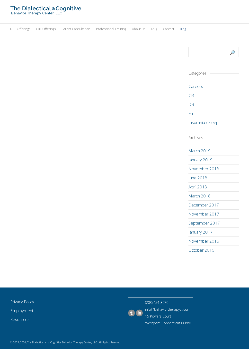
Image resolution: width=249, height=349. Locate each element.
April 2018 (197, 187)
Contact (168, 29)
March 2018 (199, 196)
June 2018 (197, 178)
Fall (191, 113)
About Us (138, 29)
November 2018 (203, 169)
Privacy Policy (22, 302)
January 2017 (200, 232)
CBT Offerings (46, 29)
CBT (192, 95)
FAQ (154, 29)
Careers (195, 86)
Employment (21, 310)
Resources (19, 319)
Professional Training (111, 29)
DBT (192, 104)
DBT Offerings (20, 29)
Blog (183, 29)
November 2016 (203, 241)
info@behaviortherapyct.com (167, 309)
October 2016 (201, 250)
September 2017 (204, 223)
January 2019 (200, 160)
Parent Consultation (76, 29)
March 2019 (199, 151)
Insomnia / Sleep (203, 122)
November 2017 (203, 214)
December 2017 (203, 205)
